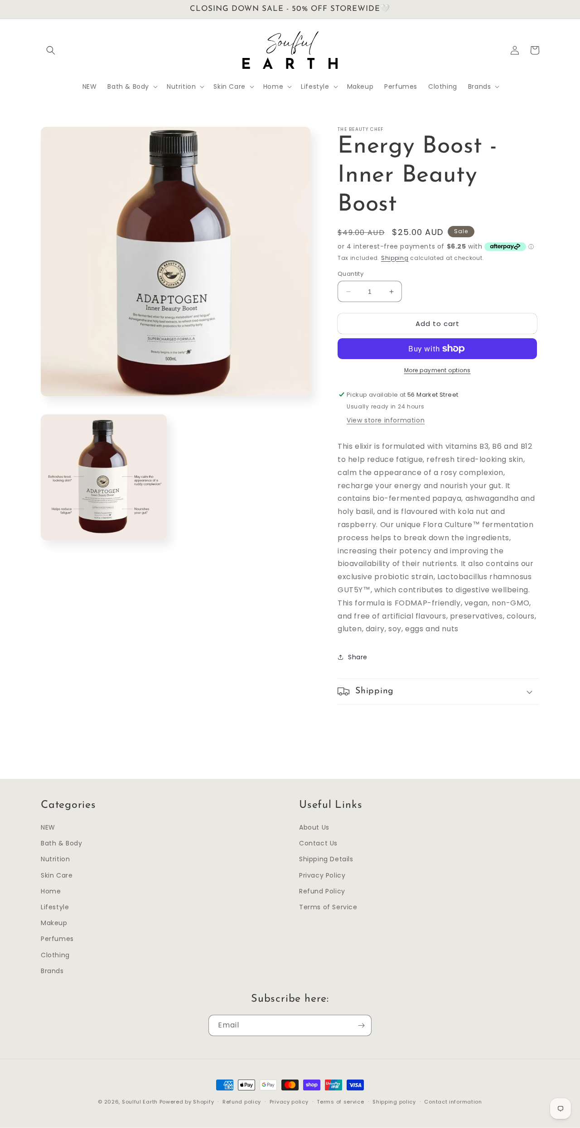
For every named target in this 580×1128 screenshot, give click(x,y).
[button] (51, 50)
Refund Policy (322, 891)
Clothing (55, 955)
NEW (48, 827)
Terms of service (340, 1101)
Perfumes (57, 938)
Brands (52, 970)
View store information (386, 420)
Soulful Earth (140, 1101)
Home (51, 891)
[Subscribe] (361, 1025)
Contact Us (318, 843)
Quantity (350, 273)
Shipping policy (394, 1101)
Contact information (453, 1101)
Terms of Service (328, 907)
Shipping (395, 258)
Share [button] (357, 657)
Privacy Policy (322, 875)
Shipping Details (326, 859)
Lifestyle (55, 907)
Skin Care (56, 875)
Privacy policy (289, 1101)
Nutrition (55, 859)
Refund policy (241, 1101)
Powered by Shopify (187, 1101)
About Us (314, 827)
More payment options (437, 370)
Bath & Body (61, 843)
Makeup (54, 922)
